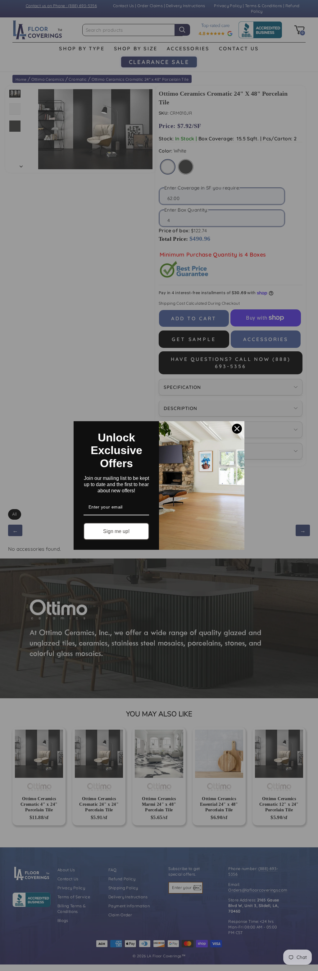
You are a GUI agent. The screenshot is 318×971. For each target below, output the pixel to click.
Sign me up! (116, 531)
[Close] (236, 428)
